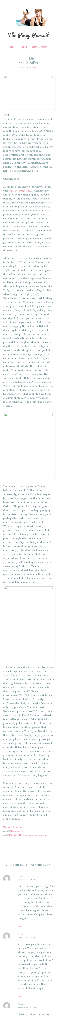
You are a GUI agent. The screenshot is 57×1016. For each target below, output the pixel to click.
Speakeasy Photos (39, 55)
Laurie (21, 889)
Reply (20, 938)
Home (12, 55)
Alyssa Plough (18, 839)
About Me (23, 55)
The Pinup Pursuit (28, 38)
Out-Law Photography (22, 199)
